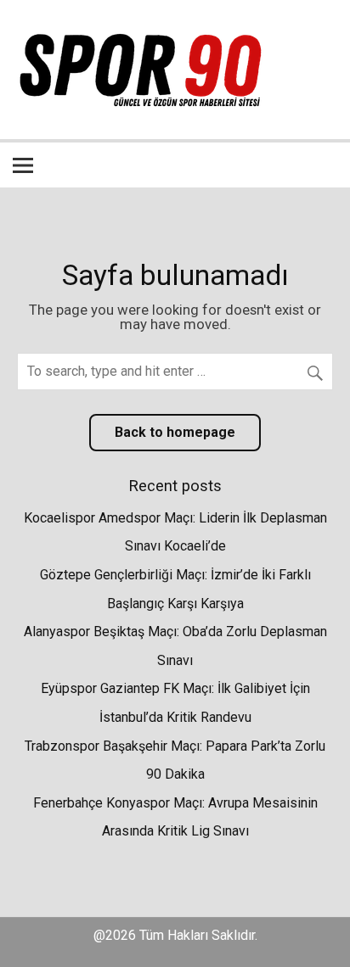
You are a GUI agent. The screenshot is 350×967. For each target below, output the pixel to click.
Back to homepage (175, 432)
